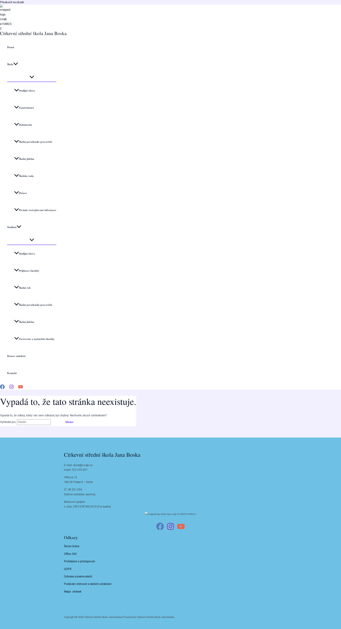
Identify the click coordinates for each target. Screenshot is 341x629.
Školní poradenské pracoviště (35, 142)
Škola (10, 64)
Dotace (23, 193)
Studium (12, 227)
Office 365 (70, 554)
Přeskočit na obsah (12, 2)
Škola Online (71, 546)
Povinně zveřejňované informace (37, 210)
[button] (15, 64)
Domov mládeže (16, 356)
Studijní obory (27, 90)
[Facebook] (2, 388)
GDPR (67, 569)
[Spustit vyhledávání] (56, 422)
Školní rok (25, 288)
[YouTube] (20, 388)
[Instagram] (11, 388)
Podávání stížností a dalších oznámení (87, 584)
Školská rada (26, 176)
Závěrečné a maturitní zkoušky (37, 339)
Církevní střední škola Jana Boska (33, 33)
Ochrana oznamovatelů (78, 576)
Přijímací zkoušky (29, 271)
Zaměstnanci (26, 108)
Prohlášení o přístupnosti (79, 561)
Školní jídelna (26, 159)
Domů (10, 47)
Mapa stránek (73, 591)
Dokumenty (25, 125)
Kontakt (12, 373)
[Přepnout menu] (31, 77)
